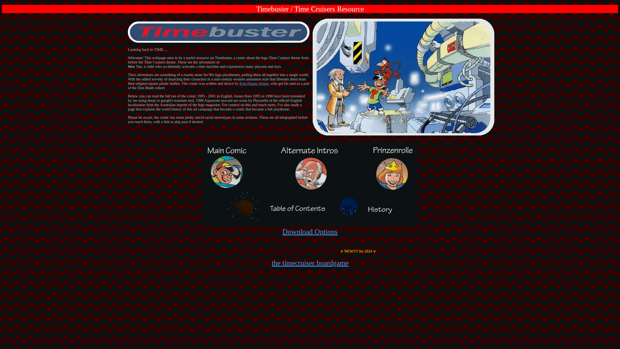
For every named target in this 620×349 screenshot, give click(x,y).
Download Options (310, 232)
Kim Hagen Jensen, (255, 83)
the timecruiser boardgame (310, 263)
